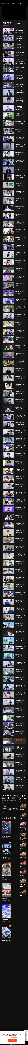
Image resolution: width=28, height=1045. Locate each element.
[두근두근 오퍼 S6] (6, 848)
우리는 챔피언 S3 (6, 919)
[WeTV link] (5, 3)
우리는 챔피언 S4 (6, 940)
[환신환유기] (6, 890)
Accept (13, 1041)
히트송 (3, 878)
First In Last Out (6, 836)
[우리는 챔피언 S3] (6, 911)
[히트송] (6, 869)
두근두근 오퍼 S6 (6, 857)
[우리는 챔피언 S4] (6, 931)
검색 (22, 3)
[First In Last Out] (6, 827)
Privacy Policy (5, 1035)
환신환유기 (4, 898)
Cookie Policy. (14, 1037)
